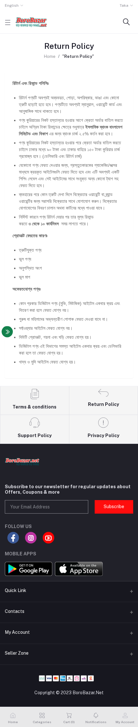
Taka (124, 5)
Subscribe (114, 506)
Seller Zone (17, 653)
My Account (17, 632)
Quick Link (15, 590)
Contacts (14, 611)
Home (50, 56)
